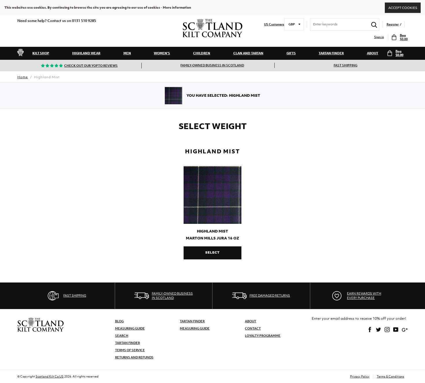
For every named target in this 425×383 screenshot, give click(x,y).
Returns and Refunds (134, 357)
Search (121, 335)
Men (127, 53)
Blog (119, 321)
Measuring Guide (130, 328)
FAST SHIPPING (345, 65)
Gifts (291, 53)
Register (393, 24)
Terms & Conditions (390, 376)
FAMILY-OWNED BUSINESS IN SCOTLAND (212, 65)
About (372, 53)
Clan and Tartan (248, 53)
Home (22, 77)
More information (177, 7)
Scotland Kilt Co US (50, 376)
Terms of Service (130, 350)
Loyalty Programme (262, 335)
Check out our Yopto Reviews (91, 65)
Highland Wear (86, 53)
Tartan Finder (331, 53)
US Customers (274, 24)
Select (212, 252)
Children (201, 53)
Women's (162, 53)
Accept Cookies (402, 7)
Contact (253, 328)
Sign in (379, 37)
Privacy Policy (359, 376)
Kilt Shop (40, 53)
